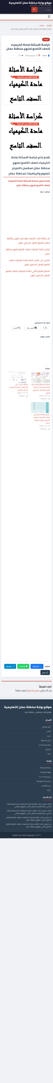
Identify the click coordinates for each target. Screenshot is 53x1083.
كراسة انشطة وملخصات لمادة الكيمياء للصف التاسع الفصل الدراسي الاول (40, 389)
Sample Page (45, 772)
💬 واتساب (23, 666)
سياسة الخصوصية (43, 781)
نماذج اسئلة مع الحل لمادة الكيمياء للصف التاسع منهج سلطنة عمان (41, 419)
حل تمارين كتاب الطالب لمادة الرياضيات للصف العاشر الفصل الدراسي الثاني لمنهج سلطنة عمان (29, 825)
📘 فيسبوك (37, 666)
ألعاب (48, 731)
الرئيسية (49, 25)
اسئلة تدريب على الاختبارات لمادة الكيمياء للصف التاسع (18, 387)
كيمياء (42, 25)
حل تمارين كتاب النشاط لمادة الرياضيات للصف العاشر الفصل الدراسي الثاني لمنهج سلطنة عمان (29, 819)
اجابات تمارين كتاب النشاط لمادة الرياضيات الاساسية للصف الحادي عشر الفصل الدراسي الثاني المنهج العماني (29, 805)
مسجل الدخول (33, 690)
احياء (49, 736)
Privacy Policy (45, 767)
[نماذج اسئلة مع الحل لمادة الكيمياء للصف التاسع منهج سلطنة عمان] (40, 407)
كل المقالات (46, 785)
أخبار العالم (46, 727)
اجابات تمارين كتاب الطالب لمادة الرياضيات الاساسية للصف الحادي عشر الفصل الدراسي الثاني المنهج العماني (29, 812)
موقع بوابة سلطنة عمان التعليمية (23, 835)
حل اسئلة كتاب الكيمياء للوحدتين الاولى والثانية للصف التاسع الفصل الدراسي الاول (28, 240)
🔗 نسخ (45, 672)
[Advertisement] (26, 206)
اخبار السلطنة (46, 740)
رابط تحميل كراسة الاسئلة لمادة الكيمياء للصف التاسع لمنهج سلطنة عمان (29, 183)
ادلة (49, 754)
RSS (49, 790)
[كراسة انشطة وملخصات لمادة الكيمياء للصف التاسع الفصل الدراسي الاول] (40, 377)
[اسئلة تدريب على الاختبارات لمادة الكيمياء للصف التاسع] (18, 377)
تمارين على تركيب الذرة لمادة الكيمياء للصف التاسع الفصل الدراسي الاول (29, 262)
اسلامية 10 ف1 (44, 776)
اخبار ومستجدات (44, 744)
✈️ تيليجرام (10, 666)
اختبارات (48, 749)
